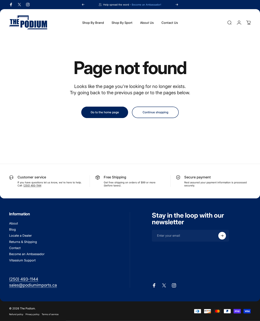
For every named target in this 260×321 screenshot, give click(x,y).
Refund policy (16, 314)
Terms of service (50, 314)
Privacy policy (32, 314)
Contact (15, 248)
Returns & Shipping (23, 242)
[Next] (177, 4)
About (13, 223)
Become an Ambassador (27, 254)
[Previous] (83, 4)
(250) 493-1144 (32, 185)
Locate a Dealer (20, 236)
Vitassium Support (22, 260)
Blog (12, 229)
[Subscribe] (222, 236)
